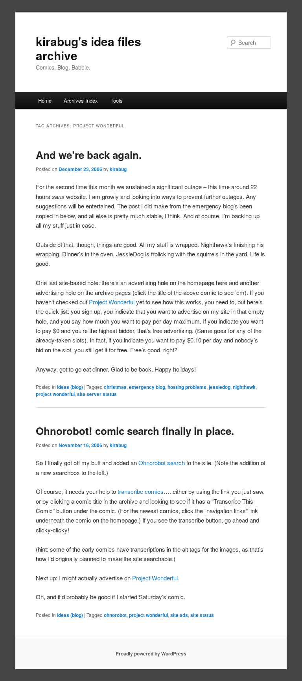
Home (45, 100)
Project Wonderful (111, 302)
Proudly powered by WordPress (151, 653)
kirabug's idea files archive (88, 48)
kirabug (118, 169)
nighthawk (244, 386)
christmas (115, 386)
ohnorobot (115, 614)
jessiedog (219, 386)
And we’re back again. (89, 154)
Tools (116, 100)
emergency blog (147, 386)
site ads (179, 614)
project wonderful (55, 394)
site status (202, 614)
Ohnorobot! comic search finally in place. (135, 430)
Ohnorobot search (161, 462)
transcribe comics (141, 491)
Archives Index (81, 100)
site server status (97, 394)
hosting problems (187, 386)
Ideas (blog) (70, 386)
